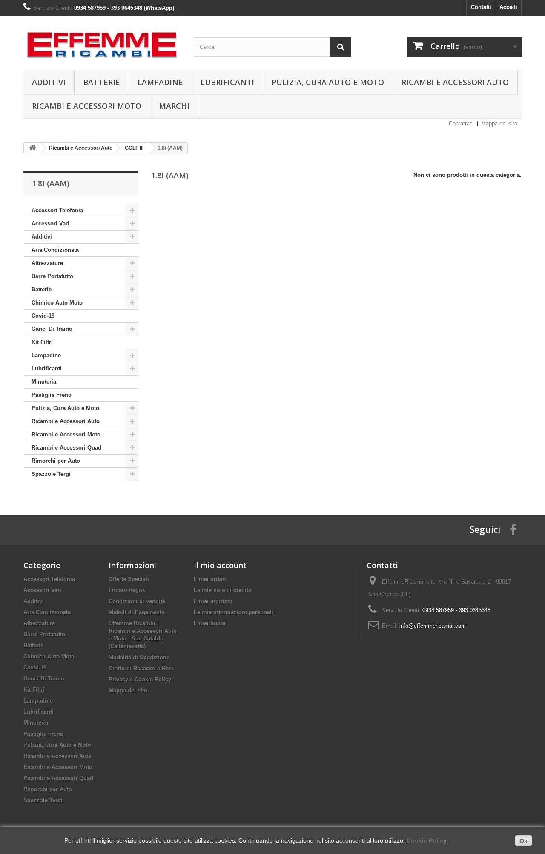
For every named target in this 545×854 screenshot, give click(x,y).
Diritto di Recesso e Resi (141, 668)
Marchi (174, 106)
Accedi (508, 7)
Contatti (481, 7)
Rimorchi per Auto (56, 461)
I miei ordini (210, 579)
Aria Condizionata (55, 250)
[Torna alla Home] (32, 148)
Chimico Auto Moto (57, 302)
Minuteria (44, 382)
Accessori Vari (50, 223)
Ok (523, 840)
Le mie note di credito (223, 590)
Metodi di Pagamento (137, 612)
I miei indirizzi (213, 601)
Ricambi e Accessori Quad (66, 447)
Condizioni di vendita (137, 601)
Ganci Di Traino (52, 329)
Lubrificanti (227, 82)
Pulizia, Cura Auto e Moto (328, 82)
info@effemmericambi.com (432, 626)
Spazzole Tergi (51, 474)
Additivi (49, 82)
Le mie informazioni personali (233, 612)
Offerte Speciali (129, 579)
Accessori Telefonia (57, 210)
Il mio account (220, 565)
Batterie (101, 82)
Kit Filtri (42, 342)
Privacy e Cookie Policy (140, 679)
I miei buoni (210, 623)
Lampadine (160, 82)
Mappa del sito (499, 123)
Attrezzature (47, 263)
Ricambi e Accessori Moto (86, 106)
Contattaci (461, 123)
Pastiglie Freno (52, 395)
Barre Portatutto (52, 276)
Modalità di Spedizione (139, 657)
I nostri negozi (128, 590)
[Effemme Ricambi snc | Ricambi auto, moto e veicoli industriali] (102, 41)
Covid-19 (43, 316)
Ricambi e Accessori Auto (455, 82)
